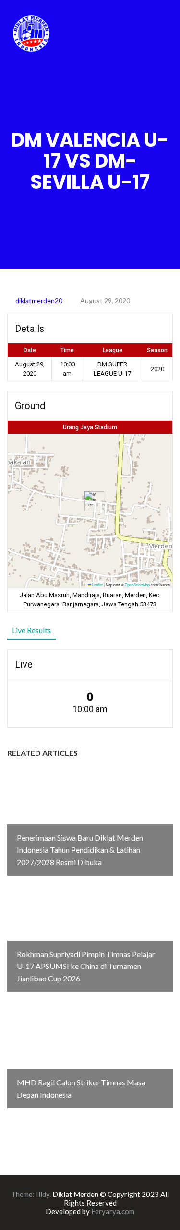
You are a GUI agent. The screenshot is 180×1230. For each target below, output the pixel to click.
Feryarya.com (112, 1211)
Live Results (31, 630)
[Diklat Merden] (31, 32)
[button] (90, 501)
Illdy (42, 1194)
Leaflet (97, 584)
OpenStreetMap (137, 584)
